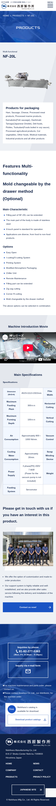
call (28, 651)
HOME (6, 15)
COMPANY (11, 770)
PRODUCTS (18, 15)
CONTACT (38, 770)
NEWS (36, 763)
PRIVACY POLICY (41, 777)
